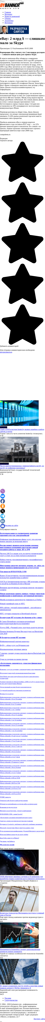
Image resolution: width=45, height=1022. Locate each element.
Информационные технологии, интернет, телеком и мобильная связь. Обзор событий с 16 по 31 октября (22, 714)
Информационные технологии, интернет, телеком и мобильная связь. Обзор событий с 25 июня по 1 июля (22, 761)
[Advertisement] (22, 377)
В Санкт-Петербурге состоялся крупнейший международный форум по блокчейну (17, 623)
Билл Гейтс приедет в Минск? (9, 838)
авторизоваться (6, 352)
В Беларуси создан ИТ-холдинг (13, 637)
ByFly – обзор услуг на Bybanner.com (14, 645)
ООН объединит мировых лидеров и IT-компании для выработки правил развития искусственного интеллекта (22, 878)
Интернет (8, 14)
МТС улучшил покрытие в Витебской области (18, 614)
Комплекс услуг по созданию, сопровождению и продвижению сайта (22, 669)
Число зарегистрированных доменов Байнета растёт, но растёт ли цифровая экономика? (22, 467)
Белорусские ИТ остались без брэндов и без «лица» (21, 618)
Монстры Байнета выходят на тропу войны (14, 834)
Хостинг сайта (39, 1019)
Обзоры (8, 18)
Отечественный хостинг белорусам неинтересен (15, 687)
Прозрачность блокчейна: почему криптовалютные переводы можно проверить (20, 950)
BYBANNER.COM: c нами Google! (11, 814)
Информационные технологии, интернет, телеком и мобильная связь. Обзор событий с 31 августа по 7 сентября (22, 735)
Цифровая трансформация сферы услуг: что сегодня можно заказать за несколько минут (20, 540)
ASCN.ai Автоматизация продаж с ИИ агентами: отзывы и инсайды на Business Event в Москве (22, 583)
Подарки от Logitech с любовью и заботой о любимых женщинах (21, 824)
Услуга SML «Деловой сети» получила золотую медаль (21, 628)
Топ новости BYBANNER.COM (13, 572)
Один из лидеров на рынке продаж (14, 659)
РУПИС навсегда (5, 797)
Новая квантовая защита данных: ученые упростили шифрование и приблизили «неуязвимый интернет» (22, 595)
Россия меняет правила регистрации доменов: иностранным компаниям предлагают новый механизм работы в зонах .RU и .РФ (19, 547)
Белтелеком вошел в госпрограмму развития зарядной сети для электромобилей (19, 534)
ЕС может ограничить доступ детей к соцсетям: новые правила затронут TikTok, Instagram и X (21, 987)
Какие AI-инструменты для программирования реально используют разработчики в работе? (22, 577)
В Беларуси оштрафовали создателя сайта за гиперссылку (18, 804)
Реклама (8, 998)
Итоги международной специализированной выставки (17, 673)
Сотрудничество (11, 1000)
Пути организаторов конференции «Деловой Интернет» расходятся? (22, 831)
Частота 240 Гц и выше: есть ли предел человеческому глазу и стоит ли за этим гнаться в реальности (21, 555)
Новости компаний (12, 16)
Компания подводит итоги (8, 807)
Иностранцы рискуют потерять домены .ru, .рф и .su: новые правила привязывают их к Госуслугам (22, 567)
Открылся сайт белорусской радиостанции (14, 800)
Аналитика (9, 21)
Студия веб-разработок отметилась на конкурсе (15, 690)
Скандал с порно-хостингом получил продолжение (16, 821)
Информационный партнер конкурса (14, 641)
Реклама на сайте (11, 525)
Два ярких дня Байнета (7, 841)
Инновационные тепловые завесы (13, 649)
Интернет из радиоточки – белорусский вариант (15, 811)
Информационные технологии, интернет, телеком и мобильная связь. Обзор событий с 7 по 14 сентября (22, 730)
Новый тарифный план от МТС (12, 604)
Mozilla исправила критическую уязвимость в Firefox (21, 600)
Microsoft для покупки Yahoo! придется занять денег (17, 828)
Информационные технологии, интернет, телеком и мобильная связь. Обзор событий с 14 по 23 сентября (22, 724)
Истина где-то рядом (6, 694)
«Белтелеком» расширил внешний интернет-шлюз (16, 817)
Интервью (9, 23)
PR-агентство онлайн (7, 845)
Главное (8, 12)
